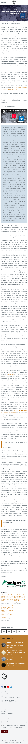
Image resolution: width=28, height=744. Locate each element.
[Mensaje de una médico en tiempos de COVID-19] (3, 659)
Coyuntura (17, 16)
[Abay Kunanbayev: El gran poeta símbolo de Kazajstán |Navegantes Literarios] (3, 652)
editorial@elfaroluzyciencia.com (12, 701)
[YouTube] (8, 687)
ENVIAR (5, 731)
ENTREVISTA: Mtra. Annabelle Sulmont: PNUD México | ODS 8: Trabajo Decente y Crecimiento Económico (15, 644)
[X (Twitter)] (9, 631)
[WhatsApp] (19, 631)
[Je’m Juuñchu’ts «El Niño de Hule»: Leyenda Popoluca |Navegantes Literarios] (3, 665)
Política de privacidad (7, 713)
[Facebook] (4, 631)
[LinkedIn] (14, 631)
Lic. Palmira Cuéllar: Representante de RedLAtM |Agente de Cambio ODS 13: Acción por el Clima (19, 597)
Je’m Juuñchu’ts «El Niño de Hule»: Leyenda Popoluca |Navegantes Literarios (16, 665)
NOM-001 (11, 374)
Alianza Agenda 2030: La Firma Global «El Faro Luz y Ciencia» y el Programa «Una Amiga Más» (7, 597)
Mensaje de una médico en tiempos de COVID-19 (16, 658)
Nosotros (3, 711)
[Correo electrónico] (24, 631)
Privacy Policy (13, 727)
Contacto (4, 710)
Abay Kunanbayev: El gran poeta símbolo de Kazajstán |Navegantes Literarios (16, 652)
